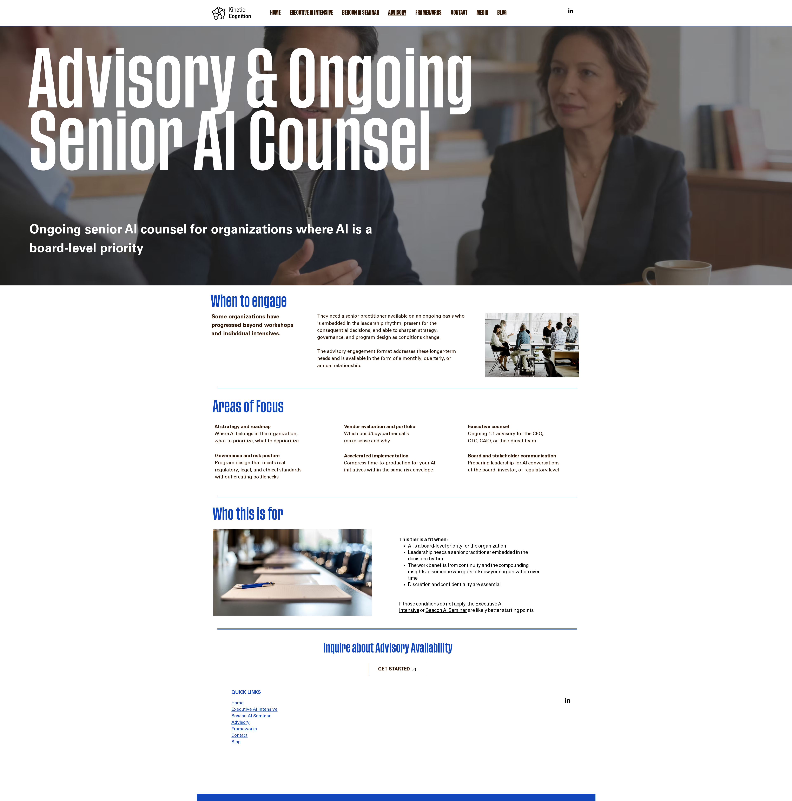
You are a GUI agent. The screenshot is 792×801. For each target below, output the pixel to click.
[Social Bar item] (570, 10)
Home (237, 703)
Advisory (240, 723)
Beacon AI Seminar (446, 610)
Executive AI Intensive (254, 710)
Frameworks (244, 729)
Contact (239, 736)
